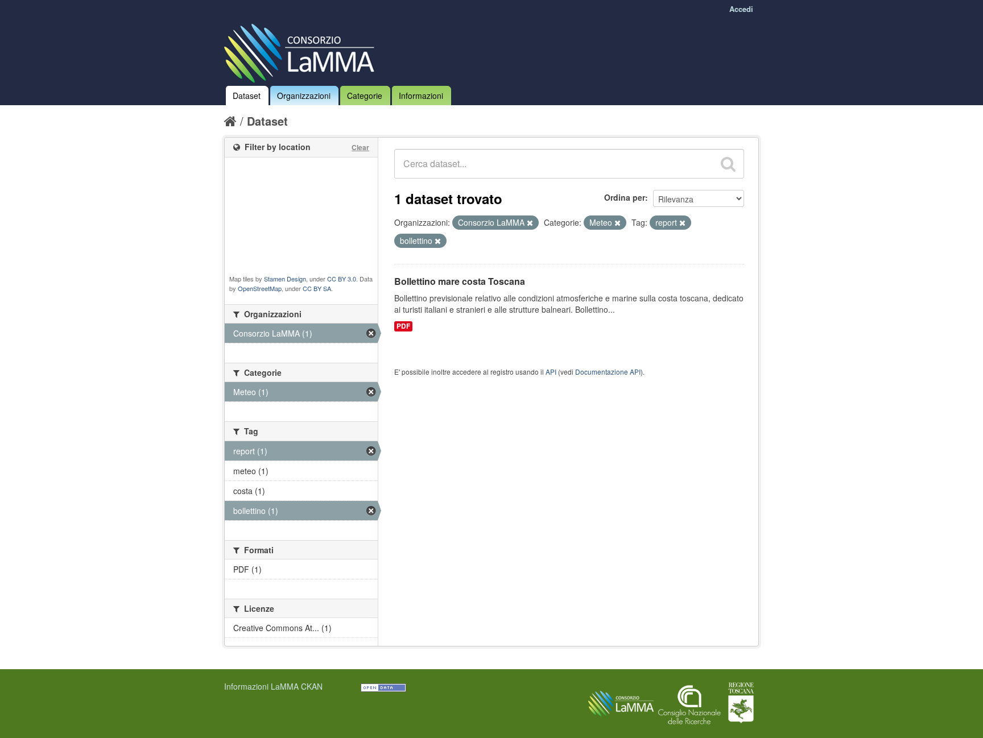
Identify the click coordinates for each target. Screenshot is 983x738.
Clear (360, 147)
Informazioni (421, 95)
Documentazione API (608, 371)
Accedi (741, 8)
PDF (403, 326)
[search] (728, 163)
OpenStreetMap (260, 288)
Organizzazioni (304, 95)
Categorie (364, 95)
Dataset (247, 95)
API (551, 371)
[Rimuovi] (530, 222)
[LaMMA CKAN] (302, 50)
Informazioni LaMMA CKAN (273, 686)
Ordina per (624, 197)
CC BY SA (317, 288)
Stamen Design (285, 278)
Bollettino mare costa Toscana (459, 281)
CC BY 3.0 (341, 278)
